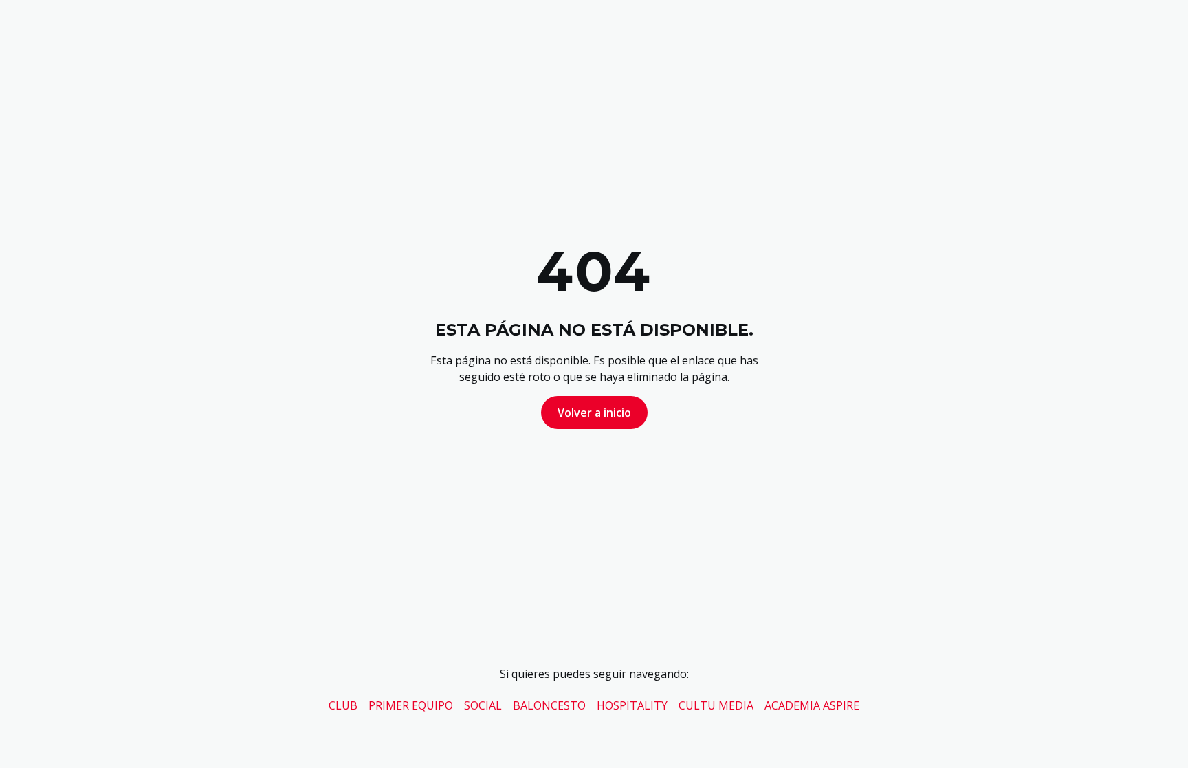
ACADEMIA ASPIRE (811, 705)
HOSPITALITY (632, 705)
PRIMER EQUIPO (410, 705)
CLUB (343, 705)
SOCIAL (483, 705)
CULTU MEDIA (716, 705)
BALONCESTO (549, 705)
